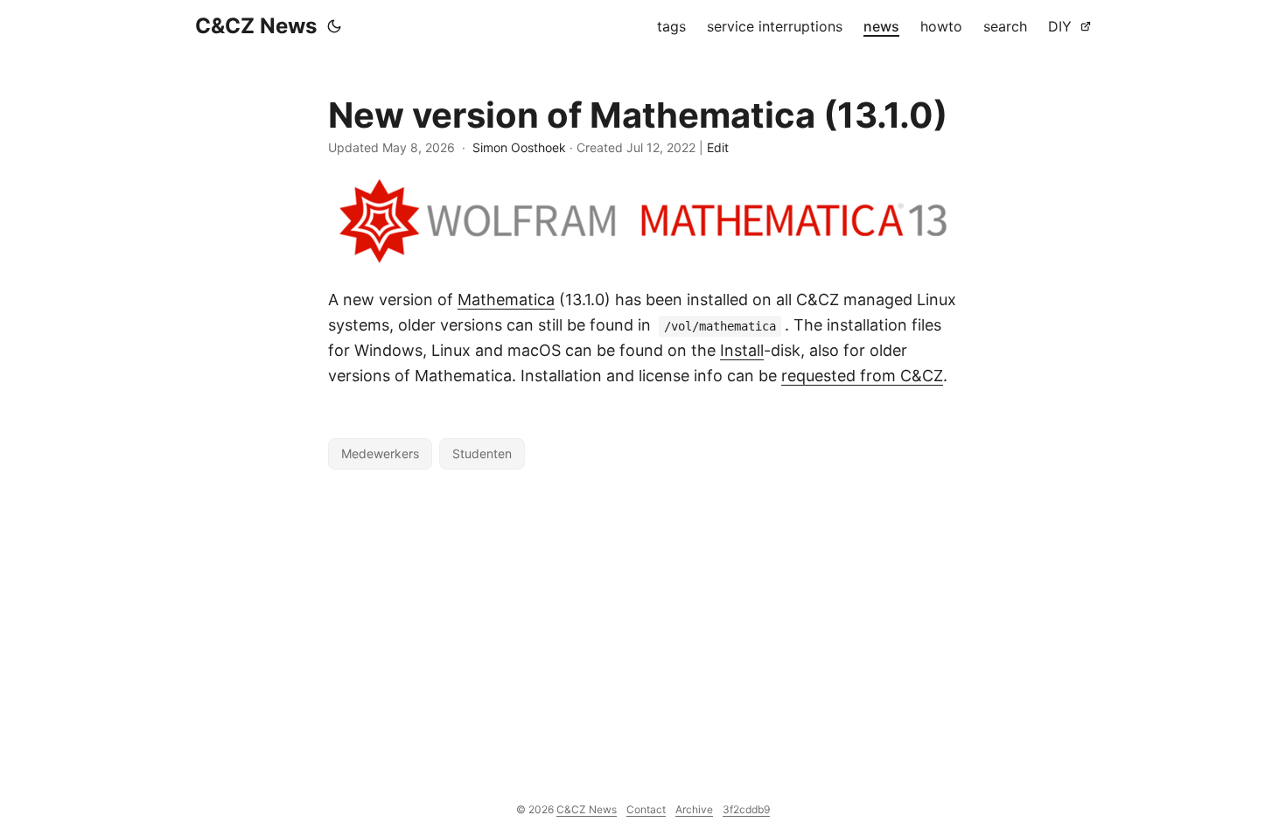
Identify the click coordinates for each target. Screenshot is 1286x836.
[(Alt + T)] (334, 26)
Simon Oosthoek (519, 147)
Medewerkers (380, 453)
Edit (718, 147)
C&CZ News (256, 25)
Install (742, 350)
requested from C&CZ (862, 375)
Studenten (482, 453)
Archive (694, 809)
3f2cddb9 (746, 809)
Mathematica (506, 299)
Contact (646, 809)
